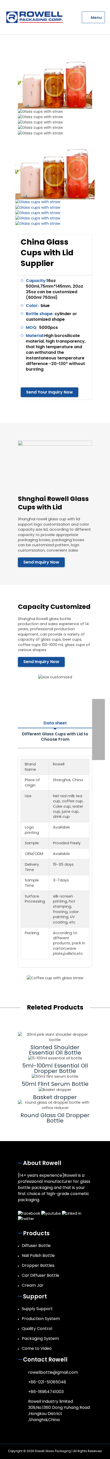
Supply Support (37, 1309)
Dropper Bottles (38, 1265)
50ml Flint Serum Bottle (55, 1084)
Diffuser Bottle (36, 1245)
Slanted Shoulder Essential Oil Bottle (55, 1049)
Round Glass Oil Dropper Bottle (55, 1117)
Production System (41, 1319)
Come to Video (37, 1348)
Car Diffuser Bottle (40, 1275)
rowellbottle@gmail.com (53, 1372)
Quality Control (37, 1328)
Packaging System (40, 1338)
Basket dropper (55, 1097)
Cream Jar (32, 1285)
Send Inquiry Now (41, 562)
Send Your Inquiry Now (49, 392)
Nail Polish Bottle (38, 1255)
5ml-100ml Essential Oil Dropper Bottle (55, 1068)
